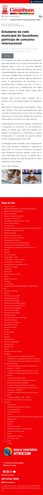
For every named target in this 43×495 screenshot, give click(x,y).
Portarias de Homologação (12, 308)
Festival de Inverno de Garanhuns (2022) (16, 245)
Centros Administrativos (11, 223)
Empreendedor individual (12, 240)
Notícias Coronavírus (10, 279)
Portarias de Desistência (11, 298)
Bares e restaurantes (10, 213)
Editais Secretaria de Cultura (12, 235)
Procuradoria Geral (13, 438)
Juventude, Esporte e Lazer (15, 431)
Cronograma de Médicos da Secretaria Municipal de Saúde (22, 228)
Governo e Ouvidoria (13, 426)
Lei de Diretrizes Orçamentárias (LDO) (16, 264)
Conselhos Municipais (11, 363)
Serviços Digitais (9, 332)
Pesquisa (6, 293)
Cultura (9, 414)
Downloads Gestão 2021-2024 (13, 230)
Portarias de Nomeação (11, 310)
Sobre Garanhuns (9, 339)
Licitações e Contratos (11, 267)
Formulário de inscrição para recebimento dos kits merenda (19, 249)
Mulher (9, 433)
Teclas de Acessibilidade (11, 342)
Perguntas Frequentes (11, 291)
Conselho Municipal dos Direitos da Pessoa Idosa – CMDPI (22, 394)
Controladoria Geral (13, 412)
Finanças (9, 424)
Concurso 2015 (9, 226)
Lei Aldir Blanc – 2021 (11, 257)
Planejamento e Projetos (15, 436)
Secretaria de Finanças (11, 325)
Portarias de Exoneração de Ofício (14, 305)
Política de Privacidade (14, 463)
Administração (11, 404)
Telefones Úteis (9, 344)
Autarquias (7, 354)
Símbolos (7, 337)
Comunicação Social (13, 409)
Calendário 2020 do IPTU (12, 218)
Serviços (6, 329)
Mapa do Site (8, 271)
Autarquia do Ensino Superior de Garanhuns (21, 356)
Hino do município (10, 255)
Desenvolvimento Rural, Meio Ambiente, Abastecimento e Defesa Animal (24, 418)
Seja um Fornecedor (10, 327)
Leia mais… (7, 56)
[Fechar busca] (40, 17)
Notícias (6, 20)
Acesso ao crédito (9, 206)
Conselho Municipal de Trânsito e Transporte (21, 385)
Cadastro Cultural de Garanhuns (14, 216)
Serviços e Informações (11, 16)
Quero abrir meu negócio (12, 322)
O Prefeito (7, 281)
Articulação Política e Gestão (13, 351)
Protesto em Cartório (10, 320)
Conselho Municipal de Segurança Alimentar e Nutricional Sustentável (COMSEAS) (21, 382)
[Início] (2, 20)
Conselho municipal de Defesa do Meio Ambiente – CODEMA (23, 374)
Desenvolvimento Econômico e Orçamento (18, 400)
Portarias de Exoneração (11, 300)
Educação (10, 421)
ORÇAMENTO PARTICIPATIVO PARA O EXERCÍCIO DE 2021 (20, 287)
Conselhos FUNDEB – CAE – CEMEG (19, 397)
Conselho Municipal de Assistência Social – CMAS (22, 371)
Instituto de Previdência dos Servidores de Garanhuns (24, 361)
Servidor (6, 334)
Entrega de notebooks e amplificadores (16, 242)
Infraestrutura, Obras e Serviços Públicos (19, 429)
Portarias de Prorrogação (12, 313)
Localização (7, 269)
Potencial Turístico (9, 315)
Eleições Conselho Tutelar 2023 (14, 238)
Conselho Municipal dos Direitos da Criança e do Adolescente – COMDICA (22, 389)
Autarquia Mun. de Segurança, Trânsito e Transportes (23, 358)
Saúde (9, 441)
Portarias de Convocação (12, 296)
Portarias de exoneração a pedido (14, 303)
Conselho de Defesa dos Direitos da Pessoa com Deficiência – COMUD (22, 367)
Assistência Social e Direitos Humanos (19, 407)
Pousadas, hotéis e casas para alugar (15, 317)
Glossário (7, 252)
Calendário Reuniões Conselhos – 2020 (16, 221)
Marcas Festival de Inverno (12, 274)
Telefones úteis (8, 346)
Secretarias (7, 402)
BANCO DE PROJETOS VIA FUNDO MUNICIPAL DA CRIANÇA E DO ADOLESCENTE (19, 210)
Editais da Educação (10, 233)
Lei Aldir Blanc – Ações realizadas (14, 259)
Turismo (6, 349)
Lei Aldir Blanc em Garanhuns (13, 262)
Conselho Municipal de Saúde (16, 378)
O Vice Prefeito (9, 284)
